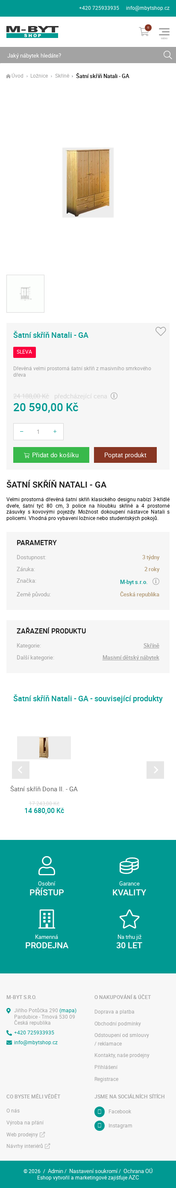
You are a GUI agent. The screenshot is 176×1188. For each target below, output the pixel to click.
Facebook (120, 1111)
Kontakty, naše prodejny (122, 1055)
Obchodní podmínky (117, 1023)
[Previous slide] (20, 770)
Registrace (106, 1079)
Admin (55, 1171)
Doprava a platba (114, 1011)
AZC (134, 1177)
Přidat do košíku (55, 455)
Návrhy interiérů (24, 1146)
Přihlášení (105, 1067)
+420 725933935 (99, 8)
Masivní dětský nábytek (131, 657)
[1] (167, 55)
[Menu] (164, 32)
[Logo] (32, 32)
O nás (13, 1110)
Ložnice (39, 76)
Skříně (62, 76)
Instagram (120, 1125)
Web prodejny (22, 1134)
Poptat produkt (125, 455)
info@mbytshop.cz (148, 8)
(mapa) (67, 1010)
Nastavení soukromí (93, 1171)
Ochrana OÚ (138, 1171)
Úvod (17, 76)
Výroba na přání (25, 1122)
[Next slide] (155, 770)
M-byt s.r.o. (134, 582)
